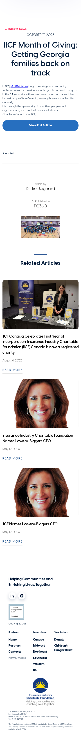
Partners (15, 645)
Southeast (40, 658)
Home (13, 639)
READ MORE (12, 370)
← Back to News (16, 29)
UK (35, 670)
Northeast (40, 651)
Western (39, 664)
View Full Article (40, 125)
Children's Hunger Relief (63, 647)
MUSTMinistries (19, 86)
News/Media (17, 658)
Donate (59, 639)
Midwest (39, 645)
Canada (38, 639)
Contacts (15, 651)
